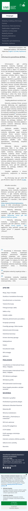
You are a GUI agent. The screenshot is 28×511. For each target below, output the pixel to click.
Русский (15, 51)
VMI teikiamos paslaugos (10, 376)
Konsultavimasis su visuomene (12, 300)
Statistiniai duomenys (9, 334)
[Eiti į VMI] (9, 6)
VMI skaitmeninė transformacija (12, 384)
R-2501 (24, 180)
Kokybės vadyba (7, 315)
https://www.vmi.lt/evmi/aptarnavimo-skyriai (12, 204)
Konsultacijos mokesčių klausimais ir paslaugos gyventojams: (13, 455)
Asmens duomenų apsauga (10, 338)
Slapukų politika (11, 484)
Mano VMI (13, 466)
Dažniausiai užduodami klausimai (12, 405)
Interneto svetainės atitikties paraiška (14, 439)
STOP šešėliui (7, 430)
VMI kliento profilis (8, 380)
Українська (22, 51)
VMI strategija (7, 352)
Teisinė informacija (8, 304)
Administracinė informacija (10, 330)
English (11, 51)
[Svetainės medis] (24, 3)
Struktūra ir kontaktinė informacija (13, 296)
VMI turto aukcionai (8, 422)
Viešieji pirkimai (7, 341)
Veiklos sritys (6, 311)
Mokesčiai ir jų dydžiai (9, 398)
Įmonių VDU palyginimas (10, 426)
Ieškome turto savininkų (10, 443)
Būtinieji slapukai (7, 488)
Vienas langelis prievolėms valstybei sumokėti (13, 388)
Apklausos (6, 356)
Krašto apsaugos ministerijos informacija (11, 434)
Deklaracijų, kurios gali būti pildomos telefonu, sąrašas (14, 216)
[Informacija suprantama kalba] (23, 6)
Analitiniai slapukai (8, 495)
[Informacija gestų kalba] (20, 6)
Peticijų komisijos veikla (10, 308)
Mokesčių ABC (7, 409)
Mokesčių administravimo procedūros (14, 319)
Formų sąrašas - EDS (18, 226)
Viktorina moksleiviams (9, 413)
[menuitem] (12, 21)
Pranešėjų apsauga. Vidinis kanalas (13, 326)
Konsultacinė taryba (8, 349)
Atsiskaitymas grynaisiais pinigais (12, 402)
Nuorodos (6, 446)
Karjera (5, 345)
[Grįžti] (2, 55)
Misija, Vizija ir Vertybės (9, 293)
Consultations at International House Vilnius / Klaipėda (13, 366)
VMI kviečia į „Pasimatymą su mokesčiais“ (11, 417)
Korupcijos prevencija (9, 323)
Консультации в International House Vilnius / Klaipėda (13, 371)
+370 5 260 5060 (7, 458)
